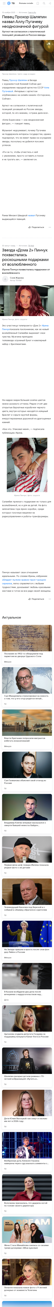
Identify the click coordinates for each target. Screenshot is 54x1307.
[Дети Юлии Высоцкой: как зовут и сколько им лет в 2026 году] (27, 1109)
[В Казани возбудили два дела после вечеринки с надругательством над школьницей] (27, 983)
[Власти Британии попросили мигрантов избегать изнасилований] (27, 729)
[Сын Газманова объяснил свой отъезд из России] (27, 771)
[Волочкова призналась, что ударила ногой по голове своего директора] (27, 1194)
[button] (27, 55)
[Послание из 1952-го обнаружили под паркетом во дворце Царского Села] (27, 645)
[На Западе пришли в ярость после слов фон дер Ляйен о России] (27, 940)
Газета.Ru (32, 12)
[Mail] (8, 3)
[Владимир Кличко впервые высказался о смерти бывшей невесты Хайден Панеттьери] (27, 814)
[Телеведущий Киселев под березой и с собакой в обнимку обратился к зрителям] (27, 898)
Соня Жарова (17, 278)
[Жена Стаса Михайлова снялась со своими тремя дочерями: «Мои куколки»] (27, 1236)
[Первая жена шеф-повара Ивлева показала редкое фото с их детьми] (27, 856)
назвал (31, 215)
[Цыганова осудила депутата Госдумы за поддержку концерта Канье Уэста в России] (27, 1025)
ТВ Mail (31, 246)
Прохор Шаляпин (18, 80)
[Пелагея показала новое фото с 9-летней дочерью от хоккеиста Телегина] (27, 1278)
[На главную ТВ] (12, 3)
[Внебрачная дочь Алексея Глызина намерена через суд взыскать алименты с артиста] (27, 1152)
